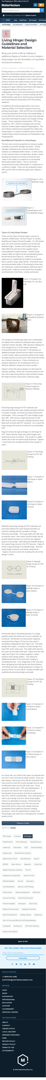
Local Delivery (9, 1032)
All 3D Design (6, 24)
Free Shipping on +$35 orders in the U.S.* (15, 1)
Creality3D (6, 926)
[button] (23, 15)
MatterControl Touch (10, 859)
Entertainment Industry (23, 853)
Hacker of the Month (31, 24)
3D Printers (33, 20)
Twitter (16, 964)
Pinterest (29, 964)
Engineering (7, 853)
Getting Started (25, 915)
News (4, 993)
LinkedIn (25, 964)
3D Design (27, 836)
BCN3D (5, 864)
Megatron (27, 864)
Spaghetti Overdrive (29, 909)
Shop (4, 990)
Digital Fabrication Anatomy (12, 870)
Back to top (23, 941)
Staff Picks (23, 20)
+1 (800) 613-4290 (9, 977)
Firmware (17, 836)
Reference (36, 892)
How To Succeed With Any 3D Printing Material (19, 920)
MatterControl (8, 842)
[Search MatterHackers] (42, 10)
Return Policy (8, 1041)
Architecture (18, 926)
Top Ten (20, 881)
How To (28, 870)
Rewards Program (10, 1035)
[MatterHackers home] (11, 5)
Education (30, 881)
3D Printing (7, 836)
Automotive (17, 847)
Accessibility (8, 1051)
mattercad (6, 847)
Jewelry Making (36, 847)
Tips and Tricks (29, 875)
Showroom (7, 996)
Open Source (16, 864)
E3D (26, 847)
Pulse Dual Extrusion (25, 898)
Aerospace (22, 903)
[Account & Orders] (35, 5)
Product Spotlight (9, 903)
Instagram (21, 964)
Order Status (8, 1029)
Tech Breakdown (18, 24)
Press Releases (21, 842)
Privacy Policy (8, 1044)
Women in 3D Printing (25, 887)
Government (8, 1009)
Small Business (35, 842)
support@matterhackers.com (17, 980)
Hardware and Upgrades (11, 875)
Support (6, 1006)
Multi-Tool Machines (10, 915)
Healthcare (38, 915)
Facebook (12, 964)
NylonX (36, 859)
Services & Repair (10, 1012)
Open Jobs (33, 903)
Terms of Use (8, 1047)
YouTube (34, 964)
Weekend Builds (8, 881)
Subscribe (23, 958)
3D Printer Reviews (32, 926)
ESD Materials (26, 859)
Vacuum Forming (9, 898)
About (5, 1022)
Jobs (4, 1038)
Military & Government (11, 909)
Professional (8, 1000)
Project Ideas (7, 892)
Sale (15, 20)
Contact (6, 1025)
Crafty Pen (38, 864)
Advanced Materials (22, 892)
